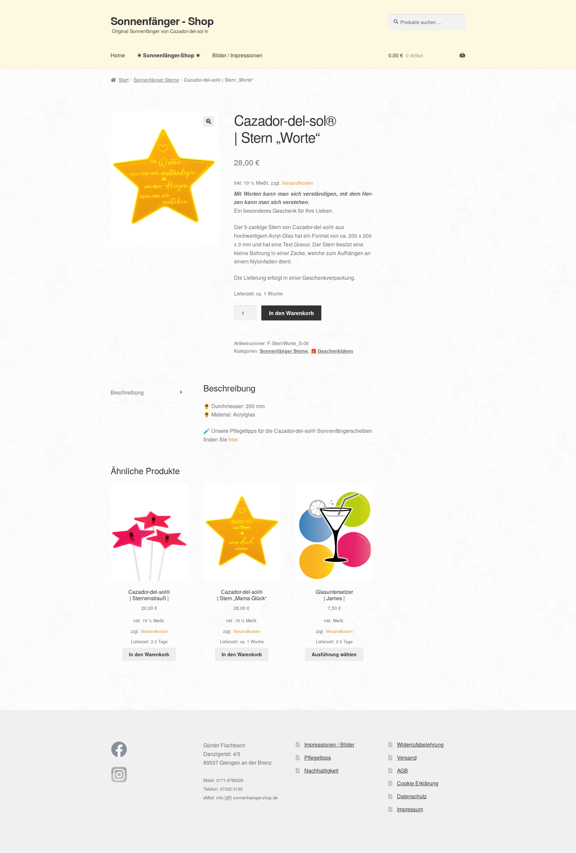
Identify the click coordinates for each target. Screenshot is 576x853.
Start (124, 79)
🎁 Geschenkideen (332, 350)
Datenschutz (412, 796)
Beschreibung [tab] (127, 392)
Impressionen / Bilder (329, 744)
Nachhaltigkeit (321, 770)
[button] (208, 121)
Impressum (410, 809)
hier (233, 439)
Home (118, 55)
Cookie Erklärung (417, 783)
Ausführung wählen (334, 654)
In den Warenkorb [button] (149, 654)
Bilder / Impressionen (237, 55)
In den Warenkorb (291, 313)
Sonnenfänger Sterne (156, 79)
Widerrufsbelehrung (420, 744)
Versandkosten (297, 182)
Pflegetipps (317, 757)
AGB (402, 770)
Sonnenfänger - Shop (162, 20)
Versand (407, 757)
